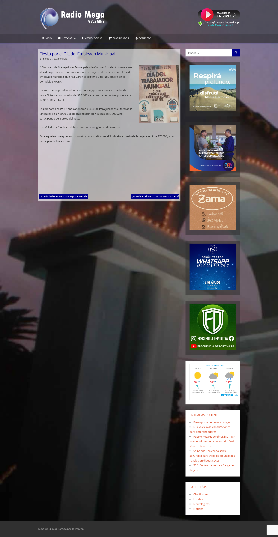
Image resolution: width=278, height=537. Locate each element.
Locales (198, 499)
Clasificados (200, 494)
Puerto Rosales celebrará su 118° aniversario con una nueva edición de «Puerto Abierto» (213, 441)
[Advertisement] (109, 170)
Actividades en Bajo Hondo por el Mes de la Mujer (70, 196)
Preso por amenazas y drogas (211, 422)
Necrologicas (201, 504)
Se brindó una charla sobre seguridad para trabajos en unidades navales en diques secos (212, 455)
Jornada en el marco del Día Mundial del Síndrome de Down (164, 196)
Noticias (198, 509)
